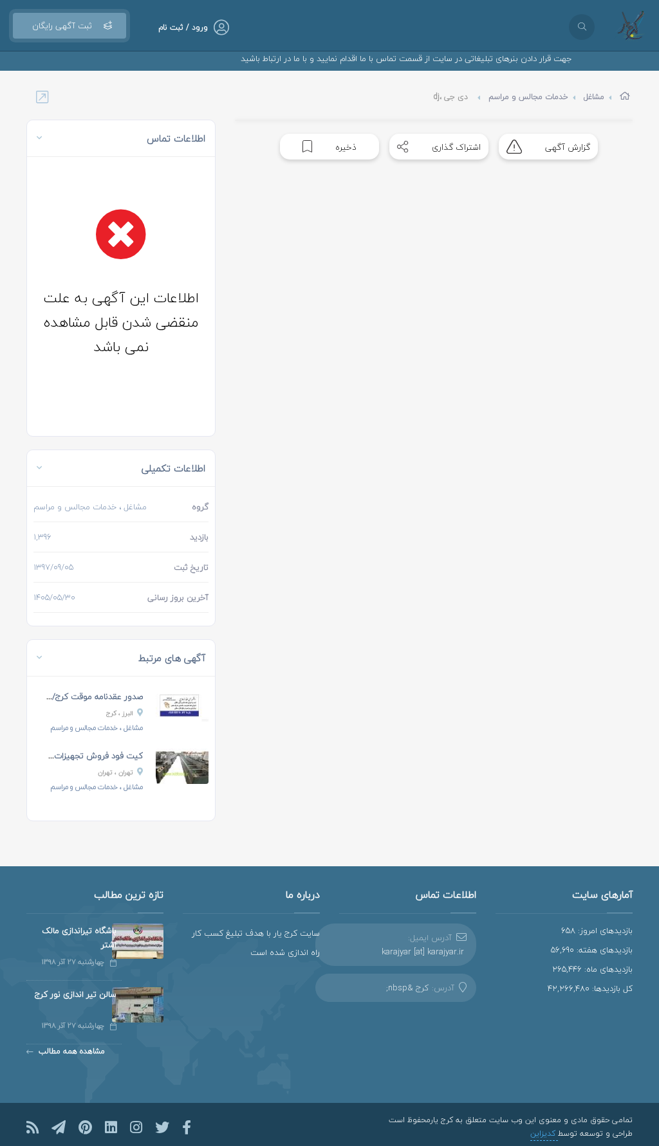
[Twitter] (162, 1127)
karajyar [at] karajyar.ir (423, 952)
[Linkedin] (111, 1127)
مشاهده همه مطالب (72, 1051)
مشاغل (594, 97)
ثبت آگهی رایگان (62, 26)
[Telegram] (58, 1127)
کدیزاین (544, 1133)
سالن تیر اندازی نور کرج (75, 994)
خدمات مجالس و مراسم (528, 97)
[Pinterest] (85, 1127)
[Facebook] (186, 1127)
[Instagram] (136, 1127)
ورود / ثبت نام (183, 27)
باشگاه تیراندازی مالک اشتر (79, 937)
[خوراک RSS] (32, 1127)
